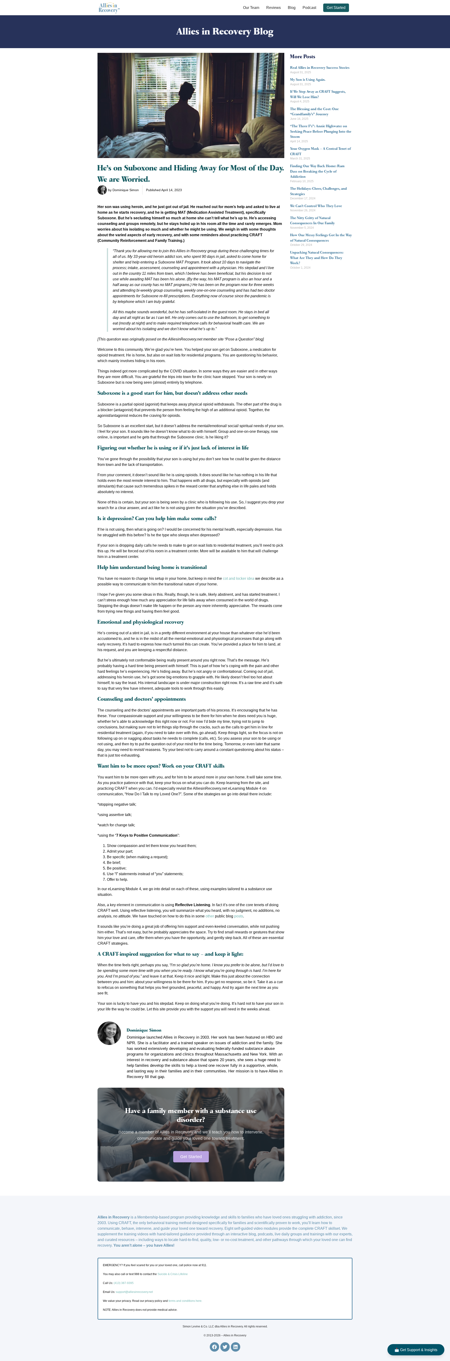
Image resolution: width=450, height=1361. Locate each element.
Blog (292, 8)
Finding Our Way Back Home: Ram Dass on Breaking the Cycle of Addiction (317, 171)
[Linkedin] (235, 1347)
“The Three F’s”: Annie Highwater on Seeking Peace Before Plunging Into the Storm (320, 131)
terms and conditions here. (185, 1301)
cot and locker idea (238, 578)
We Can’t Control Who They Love (316, 206)
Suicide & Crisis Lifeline (172, 1274)
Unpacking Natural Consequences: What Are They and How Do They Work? (316, 257)
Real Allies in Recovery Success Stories (319, 68)
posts (238, 916)
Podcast (309, 8)
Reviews (273, 8)
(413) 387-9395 (124, 1283)
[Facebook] (214, 1347)
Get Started (336, 8)
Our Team (251, 8)
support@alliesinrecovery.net (134, 1292)
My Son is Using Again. (307, 79)
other (210, 916)
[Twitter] (225, 1347)
